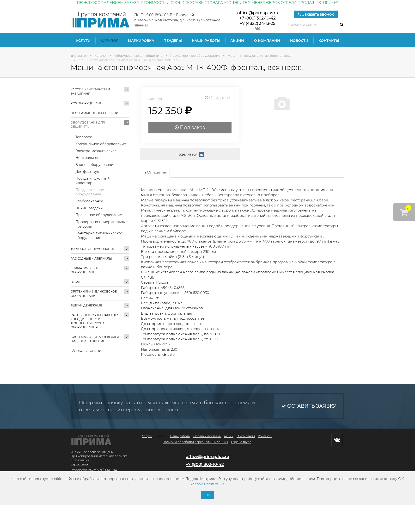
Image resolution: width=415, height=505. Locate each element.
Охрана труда (241, 442)
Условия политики (207, 484)
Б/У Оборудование (87, 351)
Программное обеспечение (95, 113)
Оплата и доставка (207, 436)
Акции (237, 40)
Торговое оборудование (93, 249)
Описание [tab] (156, 172)
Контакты (328, 40)
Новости (299, 40)
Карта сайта (79, 464)
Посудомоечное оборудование (89, 192)
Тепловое (83, 137)
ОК (207, 495)
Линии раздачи (89, 208)
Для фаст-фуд (87, 171)
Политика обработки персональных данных (195, 442)
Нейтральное (87, 158)
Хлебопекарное (89, 201)
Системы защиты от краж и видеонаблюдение (95, 339)
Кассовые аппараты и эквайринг (90, 91)
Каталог (109, 40)
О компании (267, 40)
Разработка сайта (84, 470)
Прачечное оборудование (98, 215)
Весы (75, 282)
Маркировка (141, 40)
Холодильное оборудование (100, 144)
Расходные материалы (91, 258)
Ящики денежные (86, 305)
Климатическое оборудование (85, 270)
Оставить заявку (311, 406)
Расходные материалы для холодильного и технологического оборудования (95, 321)
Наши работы (206, 40)
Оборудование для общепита (88, 124)
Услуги (83, 40)
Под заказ (192, 127)
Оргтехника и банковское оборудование (94, 293)
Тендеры (173, 40)
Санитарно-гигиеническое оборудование (99, 235)
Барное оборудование (95, 164)
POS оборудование (87, 103)
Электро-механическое (96, 151)
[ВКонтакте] (201, 154)
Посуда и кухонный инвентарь (92, 180)
